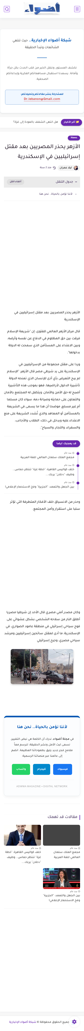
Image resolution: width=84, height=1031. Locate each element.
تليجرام (41, 769)
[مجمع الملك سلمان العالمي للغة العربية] (61, 835)
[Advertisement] (42, 253)
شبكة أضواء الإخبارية (22, 1022)
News (74, 138)
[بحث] (7, 9)
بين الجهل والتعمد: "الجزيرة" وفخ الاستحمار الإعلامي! (39, 487)
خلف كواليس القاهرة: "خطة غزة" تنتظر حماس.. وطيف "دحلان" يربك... (43, 472)
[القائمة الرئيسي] (77, 9)
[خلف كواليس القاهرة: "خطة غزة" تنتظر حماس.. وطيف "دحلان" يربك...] (22, 835)
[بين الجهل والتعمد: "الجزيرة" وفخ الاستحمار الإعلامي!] (61, 878)
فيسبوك (62, 769)
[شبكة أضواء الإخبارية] (42, 9)
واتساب (21, 769)
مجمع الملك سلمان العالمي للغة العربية (47, 457)
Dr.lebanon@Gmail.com (42, 99)
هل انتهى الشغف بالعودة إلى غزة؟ (35, 122)
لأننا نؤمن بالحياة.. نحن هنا (55, 194)
